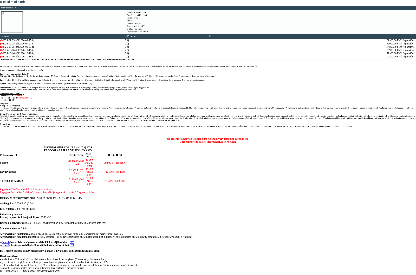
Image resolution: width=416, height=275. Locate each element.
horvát (6, 242)
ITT (72, 242)
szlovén (6, 245)
